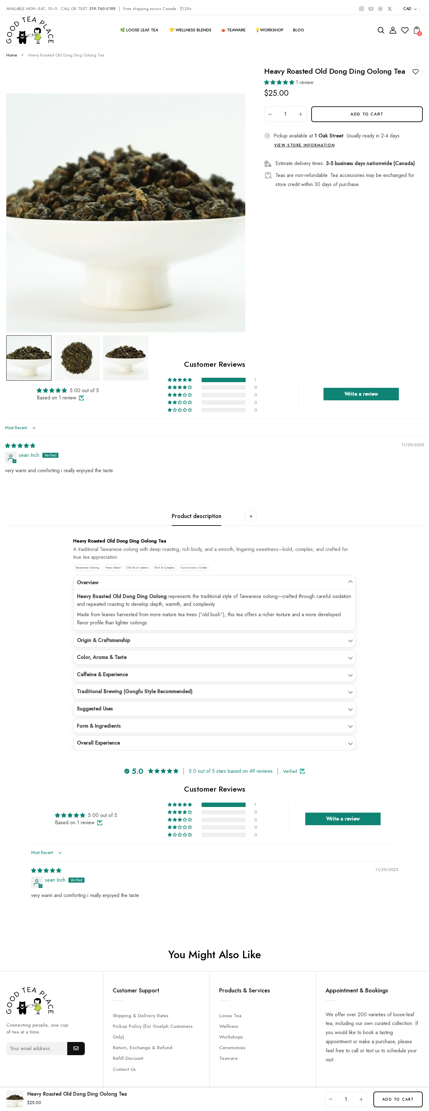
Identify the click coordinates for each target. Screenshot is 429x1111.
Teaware (228, 1058)
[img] (20, 445)
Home (11, 55)
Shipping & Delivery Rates (140, 1015)
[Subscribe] (76, 1048)
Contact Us (124, 1069)
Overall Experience (98, 742)
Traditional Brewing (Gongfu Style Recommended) (135, 691)
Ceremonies (232, 1047)
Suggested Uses (95, 708)
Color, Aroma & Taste (102, 657)
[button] (280, 82)
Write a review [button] (361, 394)
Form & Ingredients (99, 725)
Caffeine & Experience (102, 674)
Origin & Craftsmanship (103, 640)
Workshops (231, 1037)
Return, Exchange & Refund (142, 1047)
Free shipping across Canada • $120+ (157, 9)
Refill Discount (128, 1058)
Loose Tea (230, 1015)
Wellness (228, 1026)
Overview (87, 582)
